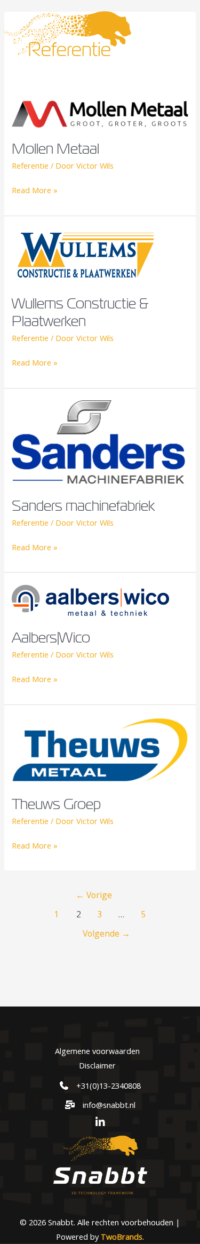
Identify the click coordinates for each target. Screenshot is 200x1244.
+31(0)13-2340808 (108, 1085)
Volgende (106, 933)
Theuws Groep (56, 803)
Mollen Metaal (55, 148)
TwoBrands (121, 1236)
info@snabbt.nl (109, 1104)
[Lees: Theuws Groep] (100, 748)
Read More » (35, 190)
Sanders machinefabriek (83, 505)
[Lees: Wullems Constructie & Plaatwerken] (85, 254)
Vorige (94, 895)
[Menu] (177, 32)
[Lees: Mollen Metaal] (100, 112)
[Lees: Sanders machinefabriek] (100, 441)
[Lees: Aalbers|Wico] (90, 599)
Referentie (30, 165)
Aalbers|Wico (51, 637)
